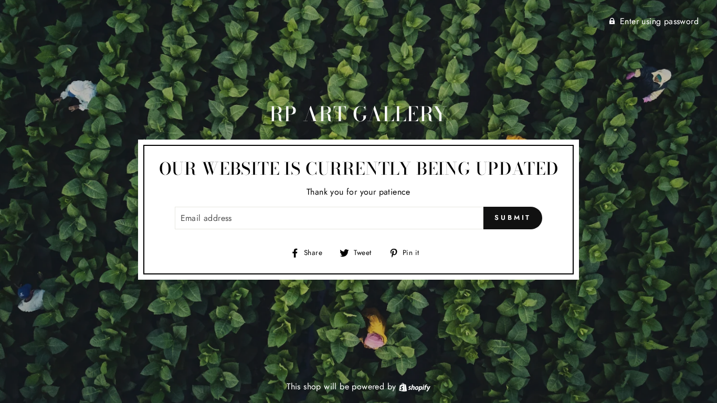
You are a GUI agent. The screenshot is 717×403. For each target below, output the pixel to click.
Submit (512, 217)
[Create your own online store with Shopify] (414, 386)
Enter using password (659, 21)
